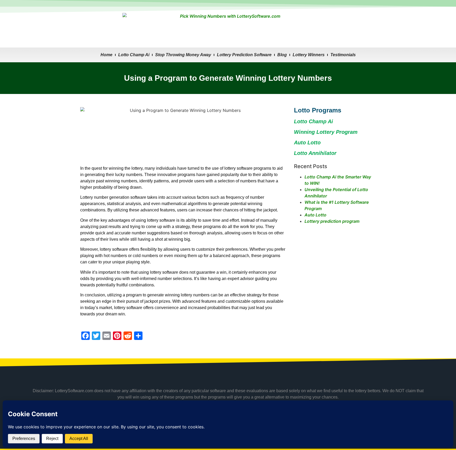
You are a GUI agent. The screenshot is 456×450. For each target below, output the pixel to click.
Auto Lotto (315, 214)
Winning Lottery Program (326, 132)
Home (106, 55)
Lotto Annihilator (315, 153)
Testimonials (343, 55)
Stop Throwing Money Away (183, 55)
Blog (282, 55)
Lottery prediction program (332, 221)
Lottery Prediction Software (244, 55)
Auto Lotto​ (307, 142)
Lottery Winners (309, 55)
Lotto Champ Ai (133, 55)
